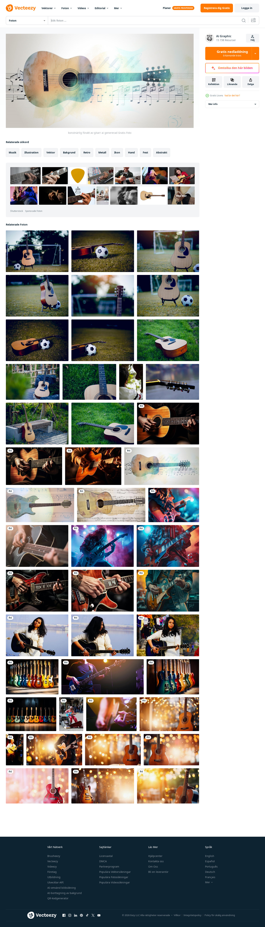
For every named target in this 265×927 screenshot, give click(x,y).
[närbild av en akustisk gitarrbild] (172, 382)
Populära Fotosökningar (113, 877)
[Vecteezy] (21, 8)
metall (102, 152)
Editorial (100, 8)
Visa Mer (181, 195)
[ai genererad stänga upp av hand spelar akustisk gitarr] (34, 466)
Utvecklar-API (55, 882)
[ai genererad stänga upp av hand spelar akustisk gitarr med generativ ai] (168, 423)
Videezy (52, 866)
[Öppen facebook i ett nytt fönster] (63, 915)
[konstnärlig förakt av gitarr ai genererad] (161, 466)
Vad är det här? (232, 95)
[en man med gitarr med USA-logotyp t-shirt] (131, 382)
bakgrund (69, 152)
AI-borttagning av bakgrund (64, 893)
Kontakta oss (156, 861)
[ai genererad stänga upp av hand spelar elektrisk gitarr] (37, 591)
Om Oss (153, 866)
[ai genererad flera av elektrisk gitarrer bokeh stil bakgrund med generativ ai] (32, 676)
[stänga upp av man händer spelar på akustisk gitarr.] (111, 714)
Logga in (246, 8)
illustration (31, 152)
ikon (117, 152)
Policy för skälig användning (220, 915)
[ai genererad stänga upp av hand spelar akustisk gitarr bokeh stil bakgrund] (93, 466)
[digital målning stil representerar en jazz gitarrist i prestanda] (14, 749)
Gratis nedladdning (232, 53)
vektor (50, 152)
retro (86, 152)
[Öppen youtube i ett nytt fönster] (98, 915)
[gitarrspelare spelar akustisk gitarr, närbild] (37, 546)
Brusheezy (53, 856)
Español (210, 861)
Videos (82, 8)
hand (131, 152)
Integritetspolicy (192, 915)
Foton (65, 8)
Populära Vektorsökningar (115, 872)
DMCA (103, 861)
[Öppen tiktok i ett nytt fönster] (87, 915)
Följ (253, 40)
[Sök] (244, 20)
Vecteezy (52, 861)
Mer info (212, 104)
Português (211, 866)
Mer (116, 8)
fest (145, 152)
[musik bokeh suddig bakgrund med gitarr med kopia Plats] (169, 714)
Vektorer (47, 8)
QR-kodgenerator (57, 898)
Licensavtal (106, 856)
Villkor (177, 915)
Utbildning (53, 877)
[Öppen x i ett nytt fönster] (93, 915)
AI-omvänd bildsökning (61, 887)
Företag (52, 872)
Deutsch (210, 872)
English (209, 856)
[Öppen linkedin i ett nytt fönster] (75, 915)
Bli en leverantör (158, 872)
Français (210, 877)
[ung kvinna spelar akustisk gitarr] (37, 635)
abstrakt (161, 152)
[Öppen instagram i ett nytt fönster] (69, 915)
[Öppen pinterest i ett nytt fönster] (81, 915)
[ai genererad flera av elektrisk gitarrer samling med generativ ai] (31, 714)
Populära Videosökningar (114, 882)
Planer (167, 8)
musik (12, 152)
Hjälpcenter (155, 856)
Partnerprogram (109, 866)
